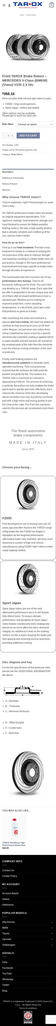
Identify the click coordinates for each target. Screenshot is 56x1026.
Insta (4, 962)
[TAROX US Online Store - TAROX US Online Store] (28, 5)
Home (22, 15)
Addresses (8, 904)
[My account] (9, 5)
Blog (4, 990)
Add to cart (28, 135)
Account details (10, 893)
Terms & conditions (28, 1008)
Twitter (5, 985)
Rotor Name (7, 124)
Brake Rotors (31, 15)
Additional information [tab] (13, 178)
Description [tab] (7, 172)
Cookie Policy (9, 876)
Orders (5, 899)
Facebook (7, 968)
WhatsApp (7, 979)
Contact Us (8, 870)
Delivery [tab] (6, 190)
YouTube (7, 973)
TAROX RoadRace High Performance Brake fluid (13, 844)
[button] (4, 5)
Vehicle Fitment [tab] (9, 184)
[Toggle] (52, 922)
